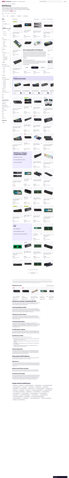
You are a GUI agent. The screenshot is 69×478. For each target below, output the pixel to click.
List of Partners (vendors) (26, 64)
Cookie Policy (24, 58)
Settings (27, 67)
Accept (35, 67)
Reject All (42, 67)
